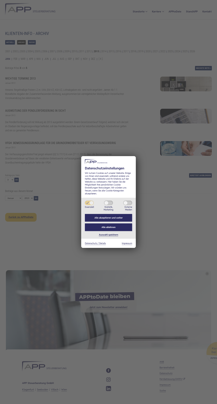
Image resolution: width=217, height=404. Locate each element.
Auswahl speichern (108, 234)
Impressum (127, 243)
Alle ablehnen (109, 227)
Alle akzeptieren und (108, 217)
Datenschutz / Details (95, 243)
